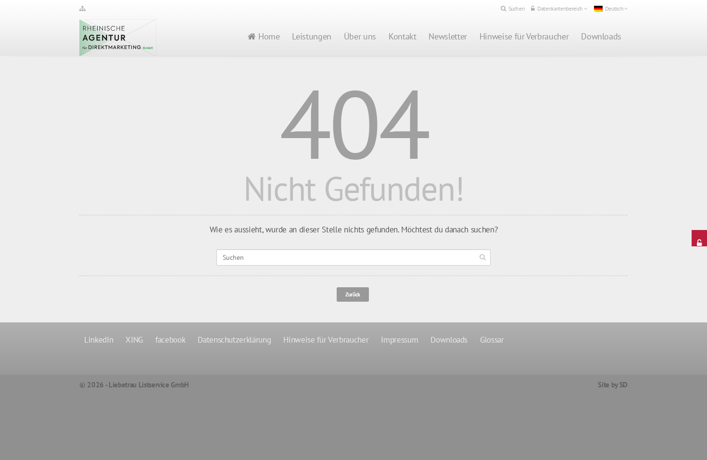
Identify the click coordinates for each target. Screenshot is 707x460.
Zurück (352, 294)
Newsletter (448, 36)
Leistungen (311, 36)
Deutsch (614, 8)
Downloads (601, 36)
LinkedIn (98, 339)
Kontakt (402, 36)
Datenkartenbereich (560, 8)
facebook (170, 339)
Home (269, 36)
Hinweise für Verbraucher (524, 36)
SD (623, 384)
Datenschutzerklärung (234, 339)
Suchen (516, 8)
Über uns (360, 36)
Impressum (399, 339)
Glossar (492, 339)
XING (134, 339)
